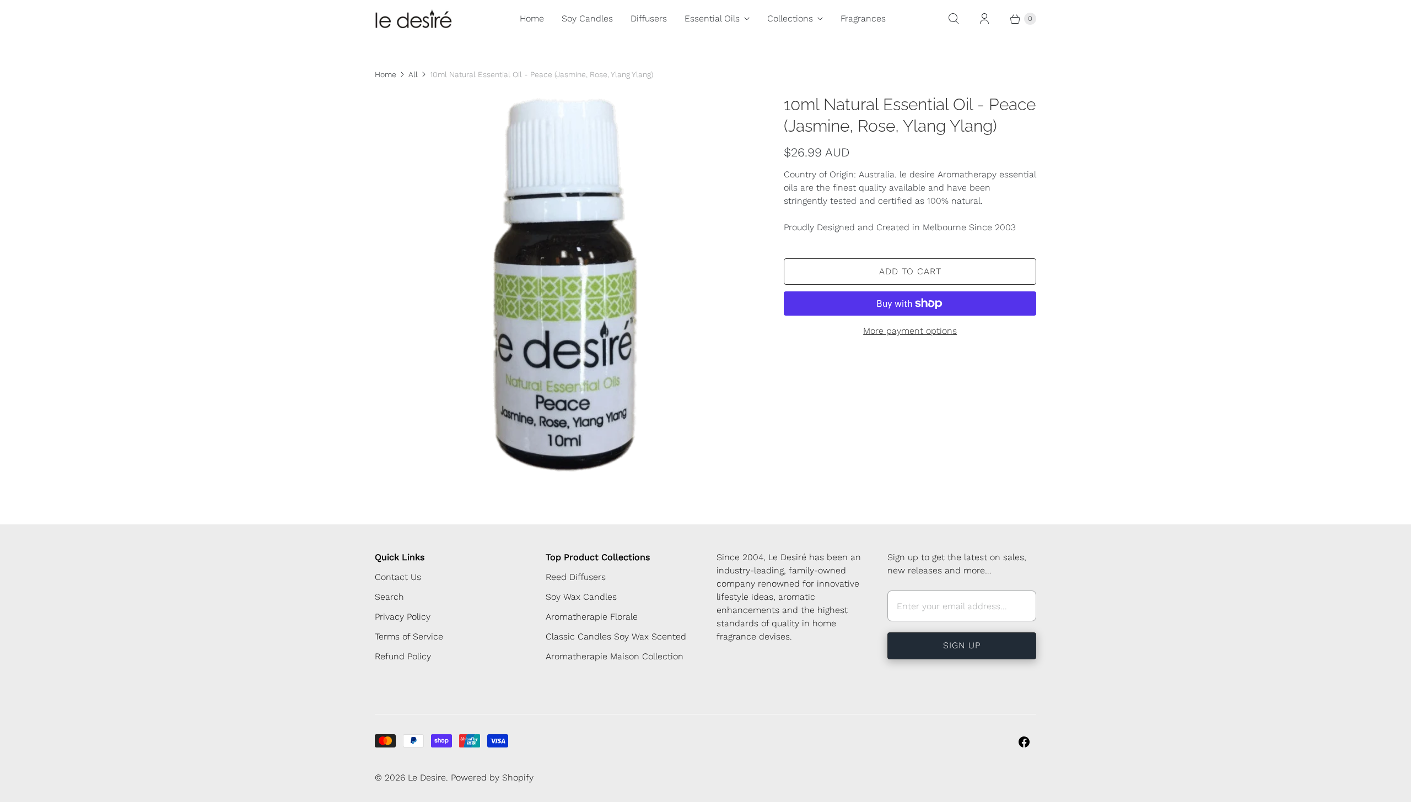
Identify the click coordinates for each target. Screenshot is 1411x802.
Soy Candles (587, 18)
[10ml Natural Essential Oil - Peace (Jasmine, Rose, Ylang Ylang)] (564, 283)
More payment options (910, 331)
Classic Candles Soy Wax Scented (616, 636)
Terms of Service (409, 636)
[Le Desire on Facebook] (1024, 742)
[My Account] (984, 19)
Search (389, 597)
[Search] (953, 19)
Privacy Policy (402, 616)
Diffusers (649, 18)
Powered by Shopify (492, 777)
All (413, 74)
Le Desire (427, 777)
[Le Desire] (413, 19)
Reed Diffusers (576, 577)
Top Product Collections (598, 557)
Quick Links (399, 557)
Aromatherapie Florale (592, 616)
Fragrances (863, 18)
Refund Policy (403, 656)
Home (532, 18)
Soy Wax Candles (581, 597)
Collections (790, 18)
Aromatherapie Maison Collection (614, 656)
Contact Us (398, 577)
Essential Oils (712, 18)
